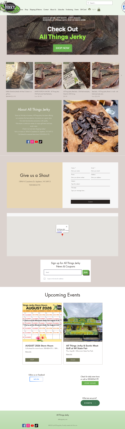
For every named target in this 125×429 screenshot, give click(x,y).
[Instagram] (32, 141)
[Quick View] (105, 75)
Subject (73, 181)
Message (73, 187)
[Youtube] (36, 141)
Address (93, 174)
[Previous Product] (4, 75)
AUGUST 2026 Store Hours (39, 345)
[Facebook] (28, 141)
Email (92, 168)
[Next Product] (121, 75)
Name (73, 168)
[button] (98, 9)
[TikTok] (40, 141)
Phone (72, 174)
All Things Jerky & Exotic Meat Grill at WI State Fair (82, 347)
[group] (62, 80)
